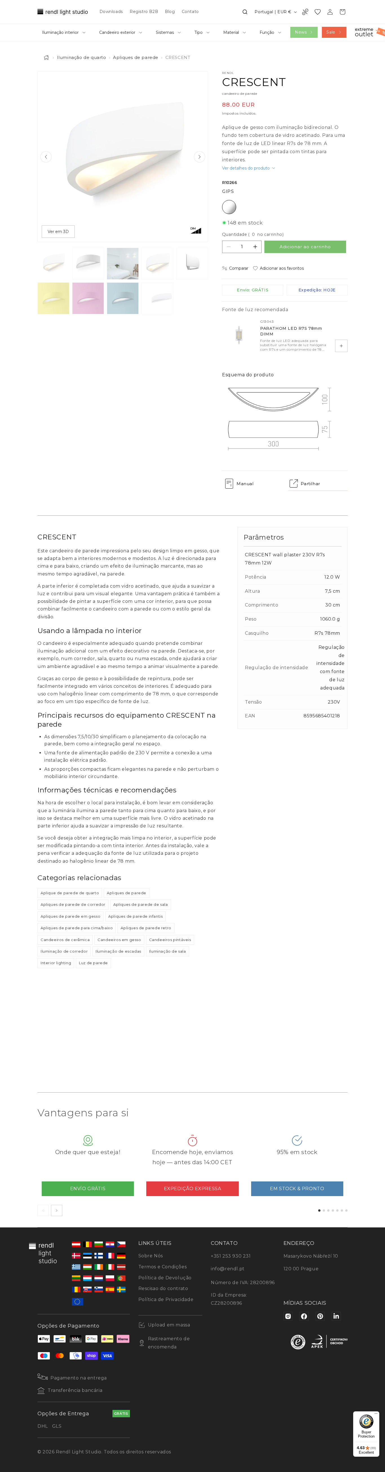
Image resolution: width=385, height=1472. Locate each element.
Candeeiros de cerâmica (65, 939)
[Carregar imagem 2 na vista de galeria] (88, 264)
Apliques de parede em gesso (70, 916)
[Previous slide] (46, 156)
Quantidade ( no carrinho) (253, 234)
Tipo (198, 32)
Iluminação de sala (167, 951)
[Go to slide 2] (324, 1210)
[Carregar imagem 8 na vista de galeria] (123, 298)
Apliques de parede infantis (135, 916)
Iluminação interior (60, 32)
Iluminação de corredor (64, 951)
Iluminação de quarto (81, 57)
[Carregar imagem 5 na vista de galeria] (192, 264)
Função (267, 32)
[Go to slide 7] (346, 1210)
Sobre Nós (150, 1255)
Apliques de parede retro (146, 928)
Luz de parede (93, 963)
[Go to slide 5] (337, 1210)
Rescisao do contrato (163, 1288)
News (301, 32)
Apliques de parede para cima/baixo (77, 928)
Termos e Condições (162, 1266)
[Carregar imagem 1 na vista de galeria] (53, 264)
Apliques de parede (135, 57)
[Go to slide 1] (319, 1210)
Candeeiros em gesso (119, 939)
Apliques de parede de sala (140, 904)
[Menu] (376, 1414)
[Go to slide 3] (328, 1210)
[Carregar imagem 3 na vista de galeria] (123, 264)
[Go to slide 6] (342, 1210)
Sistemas (165, 32)
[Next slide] (199, 156)
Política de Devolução (165, 1277)
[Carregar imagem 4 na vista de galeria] (157, 264)
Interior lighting (56, 963)
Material (231, 32)
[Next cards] (56, 1210)
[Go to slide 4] (333, 1210)
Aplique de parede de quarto (70, 893)
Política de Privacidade (166, 1299)
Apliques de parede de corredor (73, 904)
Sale (330, 32)
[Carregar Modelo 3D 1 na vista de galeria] (157, 298)
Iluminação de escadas (118, 951)
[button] (245, 12)
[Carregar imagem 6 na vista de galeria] (53, 298)
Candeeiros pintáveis (170, 939)
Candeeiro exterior (117, 32)
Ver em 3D (58, 231)
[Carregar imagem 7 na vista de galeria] (88, 298)
